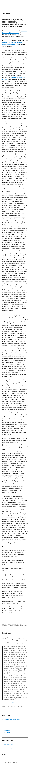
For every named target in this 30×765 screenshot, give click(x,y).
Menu (25, 5)
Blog (12, 706)
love (8, 625)
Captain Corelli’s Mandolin (12, 703)
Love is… (6, 633)
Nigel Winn (7, 730)
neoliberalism (15, 625)
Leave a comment (6, 627)
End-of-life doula (8, 744)
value (24, 625)
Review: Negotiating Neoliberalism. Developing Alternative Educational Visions (14, 23)
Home (4, 754)
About (4, 758)
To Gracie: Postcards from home (12, 719)
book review (20, 624)
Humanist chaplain (9, 748)
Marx (11, 625)
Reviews (14, 624)
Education (4, 625)
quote (18, 706)
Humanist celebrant (9, 746)
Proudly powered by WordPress (10, 762)
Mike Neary (7, 732)
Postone (21, 625)
